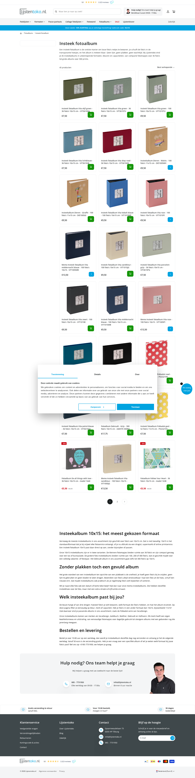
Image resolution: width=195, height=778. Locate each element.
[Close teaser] (181, 383)
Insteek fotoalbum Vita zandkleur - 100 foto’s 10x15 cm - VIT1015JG (116, 266)
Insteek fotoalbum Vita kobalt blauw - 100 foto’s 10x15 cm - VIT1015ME (117, 214)
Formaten (38, 22)
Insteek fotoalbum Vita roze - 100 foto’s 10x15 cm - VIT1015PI (155, 214)
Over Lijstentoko (66, 728)
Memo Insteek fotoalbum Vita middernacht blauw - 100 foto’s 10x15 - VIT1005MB (75, 267)
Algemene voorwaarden (48, 771)
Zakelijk (62, 738)
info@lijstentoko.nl (113, 737)
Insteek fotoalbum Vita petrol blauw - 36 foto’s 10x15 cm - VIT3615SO (78, 427)
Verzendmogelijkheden (30, 733)
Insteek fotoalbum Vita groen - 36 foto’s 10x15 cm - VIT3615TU (116, 109)
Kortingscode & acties (29, 742)
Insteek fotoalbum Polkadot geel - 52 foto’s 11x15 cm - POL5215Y (155, 427)
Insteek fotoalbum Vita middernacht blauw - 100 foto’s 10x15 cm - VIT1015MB (117, 322)
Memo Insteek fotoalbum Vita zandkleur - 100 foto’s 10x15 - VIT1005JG (114, 481)
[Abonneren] (172, 738)
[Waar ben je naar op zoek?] (56, 11)
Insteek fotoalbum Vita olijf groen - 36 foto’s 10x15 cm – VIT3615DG (77, 109)
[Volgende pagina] (124, 501)
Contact (23, 747)
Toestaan (135, 407)
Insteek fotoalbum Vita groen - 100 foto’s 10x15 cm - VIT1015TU (155, 109)
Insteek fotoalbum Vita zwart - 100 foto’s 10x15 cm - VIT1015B (77, 320)
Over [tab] (137, 374)
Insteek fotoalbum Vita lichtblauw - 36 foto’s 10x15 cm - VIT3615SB (77, 162)
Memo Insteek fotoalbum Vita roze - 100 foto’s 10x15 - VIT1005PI (156, 320)
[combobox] (87, 11)
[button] (186, 389)
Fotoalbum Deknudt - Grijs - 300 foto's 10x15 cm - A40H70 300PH (115, 427)
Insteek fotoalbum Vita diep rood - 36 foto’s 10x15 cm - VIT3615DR (116, 162)
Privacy (62, 771)
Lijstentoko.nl (31, 771)
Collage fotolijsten (73, 22)
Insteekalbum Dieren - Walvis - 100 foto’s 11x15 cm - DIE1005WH (156, 162)
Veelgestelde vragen (29, 728)
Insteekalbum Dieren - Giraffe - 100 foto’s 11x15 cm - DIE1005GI (77, 214)
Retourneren (25, 738)
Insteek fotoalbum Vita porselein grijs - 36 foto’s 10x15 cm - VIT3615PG (155, 267)
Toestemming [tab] (57, 374)
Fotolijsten (24, 22)
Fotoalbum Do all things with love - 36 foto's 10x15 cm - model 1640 (77, 479)
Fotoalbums (104, 22)
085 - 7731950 (111, 742)
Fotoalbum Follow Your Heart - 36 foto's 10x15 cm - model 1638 (155, 479)
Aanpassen (95, 407)
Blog (61, 733)
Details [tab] (97, 374)
